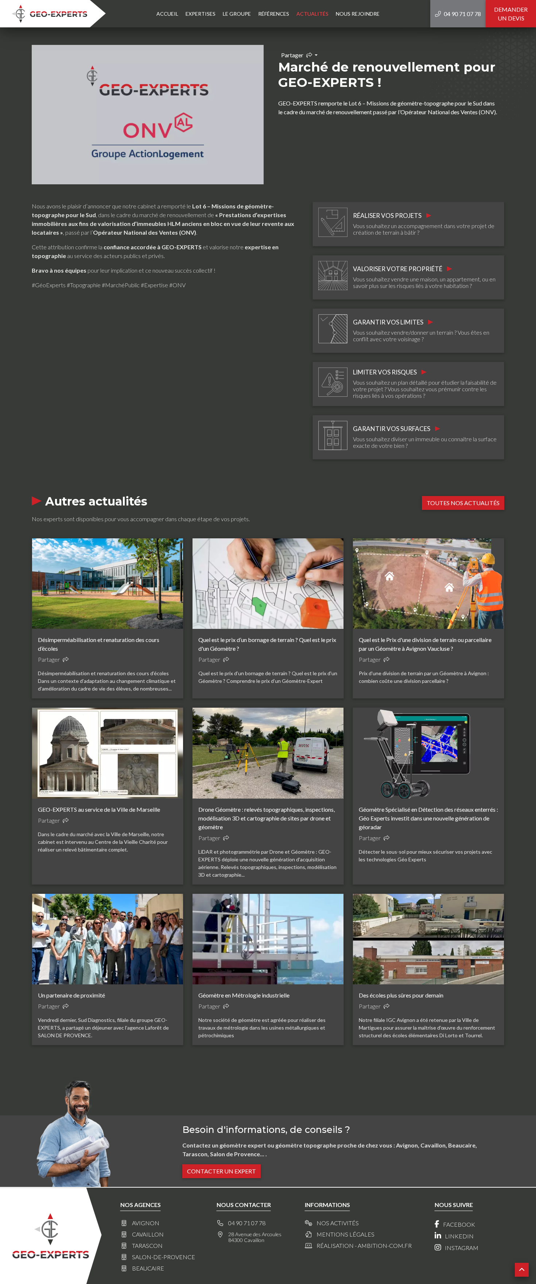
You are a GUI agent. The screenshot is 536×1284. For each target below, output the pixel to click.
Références (273, 14)
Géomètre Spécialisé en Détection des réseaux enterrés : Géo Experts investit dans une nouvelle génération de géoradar (428, 818)
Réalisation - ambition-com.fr (364, 1246)
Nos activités (337, 1223)
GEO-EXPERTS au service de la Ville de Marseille (99, 809)
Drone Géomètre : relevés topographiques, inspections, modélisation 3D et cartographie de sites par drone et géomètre (266, 818)
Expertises (200, 14)
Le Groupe (237, 14)
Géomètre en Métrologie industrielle (244, 995)
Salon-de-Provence (163, 1257)
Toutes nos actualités (463, 502)
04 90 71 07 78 (246, 1223)
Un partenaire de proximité (71, 995)
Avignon (145, 1223)
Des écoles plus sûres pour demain (401, 995)
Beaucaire (148, 1268)
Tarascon (147, 1246)
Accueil (167, 14)
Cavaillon (148, 1234)
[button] (522, 1270)
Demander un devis (511, 14)
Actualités (312, 14)
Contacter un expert (221, 1171)
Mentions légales (345, 1234)
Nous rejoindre (358, 14)
